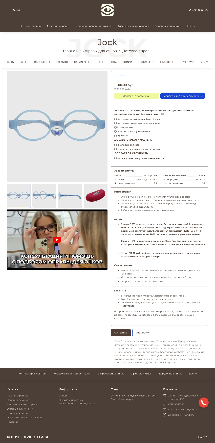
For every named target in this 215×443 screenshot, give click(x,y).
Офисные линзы (141, 373)
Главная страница (17, 395)
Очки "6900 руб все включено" (25, 417)
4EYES (24, 62)
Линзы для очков (17, 413)
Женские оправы (30, 26)
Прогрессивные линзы (110, 373)
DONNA (127, 62)
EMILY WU (187, 62)
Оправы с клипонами (168, 26)
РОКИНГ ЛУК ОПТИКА (28, 437)
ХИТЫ (10, 62)
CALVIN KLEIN (82, 62)
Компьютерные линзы (32, 373)
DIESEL (101, 62)
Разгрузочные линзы (169, 373)
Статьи (63, 395)
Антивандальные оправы (133, 26)
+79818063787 (199, 10)
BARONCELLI (42, 62)
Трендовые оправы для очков (93, 26)
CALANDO (62, 62)
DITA (114, 62)
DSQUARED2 (146, 62)
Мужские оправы (58, 26)
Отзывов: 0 (121, 75)
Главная (70, 51)
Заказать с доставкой (136, 95)
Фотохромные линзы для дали (71, 373)
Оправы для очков (100, 51)
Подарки (12, 421)
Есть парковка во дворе (182, 409)
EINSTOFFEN (167, 62)
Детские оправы (137, 51)
